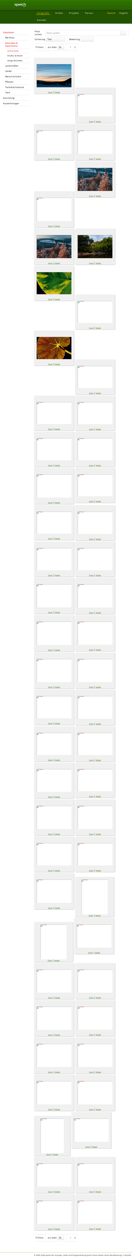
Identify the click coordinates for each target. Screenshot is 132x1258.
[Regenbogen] (95, 1092)
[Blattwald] (54, 595)
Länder (8, 71)
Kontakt (41, 20)
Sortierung (40, 39)
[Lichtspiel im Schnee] (54, 981)
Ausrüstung (8, 98)
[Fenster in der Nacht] (95, 670)
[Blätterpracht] (95, 596)
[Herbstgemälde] (54, 891)
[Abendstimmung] (54, 142)
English (123, 13)
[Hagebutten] (54, 854)
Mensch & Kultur (13, 76)
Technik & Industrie (14, 87)
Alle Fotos (10, 37)
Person (89, 13)
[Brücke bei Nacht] (95, 633)
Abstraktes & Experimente (11, 44)
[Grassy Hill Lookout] (54, 817)
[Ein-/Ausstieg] (54, 670)
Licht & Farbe (13, 51)
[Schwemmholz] (54, 1175)
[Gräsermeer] (95, 817)
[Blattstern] (95, 523)
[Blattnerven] (54, 348)
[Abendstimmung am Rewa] (95, 246)
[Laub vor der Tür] (94, 896)
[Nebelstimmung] (95, 1018)
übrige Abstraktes (15, 60)
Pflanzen (9, 81)
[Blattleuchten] (54, 283)
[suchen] (123, 33)
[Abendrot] (54, 75)
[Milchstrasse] (54, 1018)
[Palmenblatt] (54, 1092)
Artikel (59, 13)
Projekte (74, 13)
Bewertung (74, 39)
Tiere (7, 92)
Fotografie (43, 13)
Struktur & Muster (15, 55)
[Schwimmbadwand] (95, 1212)
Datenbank (8, 32)
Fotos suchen (38, 33)
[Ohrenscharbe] (54, 1055)
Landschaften (11, 65)
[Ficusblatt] (54, 707)
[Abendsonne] (95, 105)
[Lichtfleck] (94, 936)
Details (57, 92)
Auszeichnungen (11, 103)
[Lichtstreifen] (95, 981)
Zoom (50, 92)
